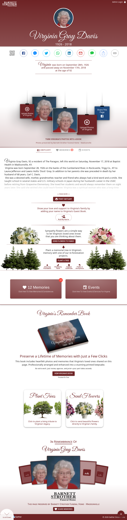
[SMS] (92, 53)
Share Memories (65, 509)
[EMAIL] (80, 53)
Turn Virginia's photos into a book (63, 139)
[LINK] (115, 53)
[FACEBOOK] (23, 53)
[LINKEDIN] (69, 53)
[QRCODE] (12, 53)
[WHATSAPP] (58, 53)
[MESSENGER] (35, 53)
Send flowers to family (63, 241)
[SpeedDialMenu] (121, 514)
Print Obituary (65, 199)
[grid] (63, 115)
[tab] (44, 150)
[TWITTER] (46, 53)
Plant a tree (63, 260)
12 (61, 280)
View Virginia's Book (63, 373)
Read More (63, 194)
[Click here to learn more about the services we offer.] (63, 496)
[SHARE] (103, 53)
